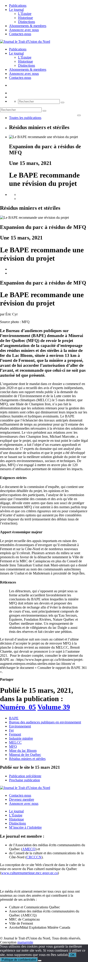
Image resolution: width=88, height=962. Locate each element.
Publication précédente (25, 776)
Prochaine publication (24, 780)
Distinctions (26, 22)
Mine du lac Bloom (23, 750)
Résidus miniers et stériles (27, 759)
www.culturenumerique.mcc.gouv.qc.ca (29, 873)
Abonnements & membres (27, 26)
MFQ (13, 746)
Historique (25, 18)
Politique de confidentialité (19, 959)
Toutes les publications (25, 118)
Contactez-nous (20, 34)
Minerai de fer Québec (25, 755)
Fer (11, 730)
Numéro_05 (18, 707)
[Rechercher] (62, 102)
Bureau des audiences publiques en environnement (45, 722)
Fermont (15, 734)
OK (72, 955)
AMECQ (28, 849)
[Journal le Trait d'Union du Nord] (25, 41)
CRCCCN (34, 857)
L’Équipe (24, 14)
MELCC (15, 742)
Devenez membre (21, 799)
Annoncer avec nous (23, 803)
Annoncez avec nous (24, 30)
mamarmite (25, 942)
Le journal (16, 9)
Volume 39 (53, 707)
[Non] (40, 960)
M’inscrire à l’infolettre (25, 827)
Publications (17, 5)
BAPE (14, 718)
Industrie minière (21, 738)
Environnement (20, 726)
